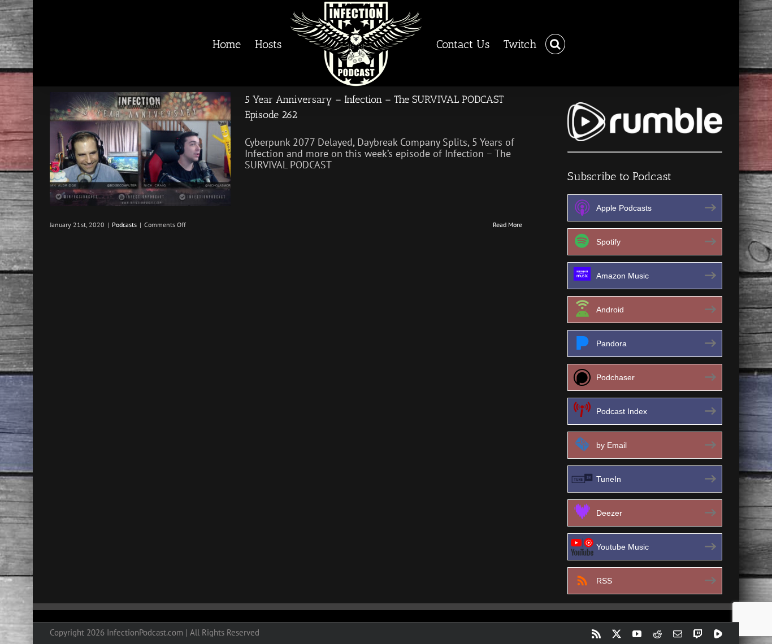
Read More (507, 224)
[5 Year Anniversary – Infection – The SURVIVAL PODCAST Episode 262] (140, 149)
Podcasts (124, 224)
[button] (546, 43)
